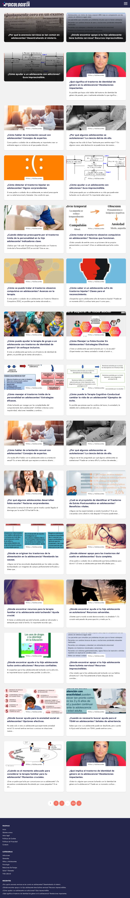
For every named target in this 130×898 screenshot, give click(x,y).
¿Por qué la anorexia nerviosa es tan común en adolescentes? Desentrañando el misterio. (32, 884)
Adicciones (6, 855)
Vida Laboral (7, 874)
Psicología (6, 864)
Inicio (4, 829)
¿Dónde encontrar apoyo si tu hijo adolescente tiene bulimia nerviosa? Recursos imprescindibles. (34, 887)
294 (73, 803)
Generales (6, 858)
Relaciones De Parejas (10, 867)
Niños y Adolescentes (10, 861)
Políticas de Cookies (9, 838)
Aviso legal (6, 835)
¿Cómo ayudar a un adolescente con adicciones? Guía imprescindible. (26, 890)
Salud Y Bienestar (8, 870)
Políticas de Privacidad (10, 841)
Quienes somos (7, 832)
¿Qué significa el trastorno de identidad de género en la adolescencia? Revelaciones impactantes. (35, 893)
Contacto (5, 845)
